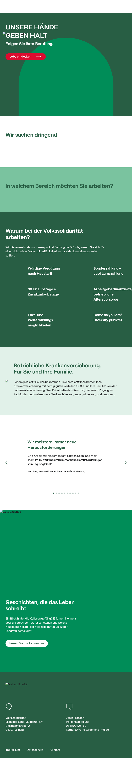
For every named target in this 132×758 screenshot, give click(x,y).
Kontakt (55, 750)
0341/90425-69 (76, 726)
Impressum (13, 750)
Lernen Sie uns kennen (24, 643)
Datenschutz (35, 750)
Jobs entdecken (20, 56)
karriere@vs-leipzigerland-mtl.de (87, 730)
